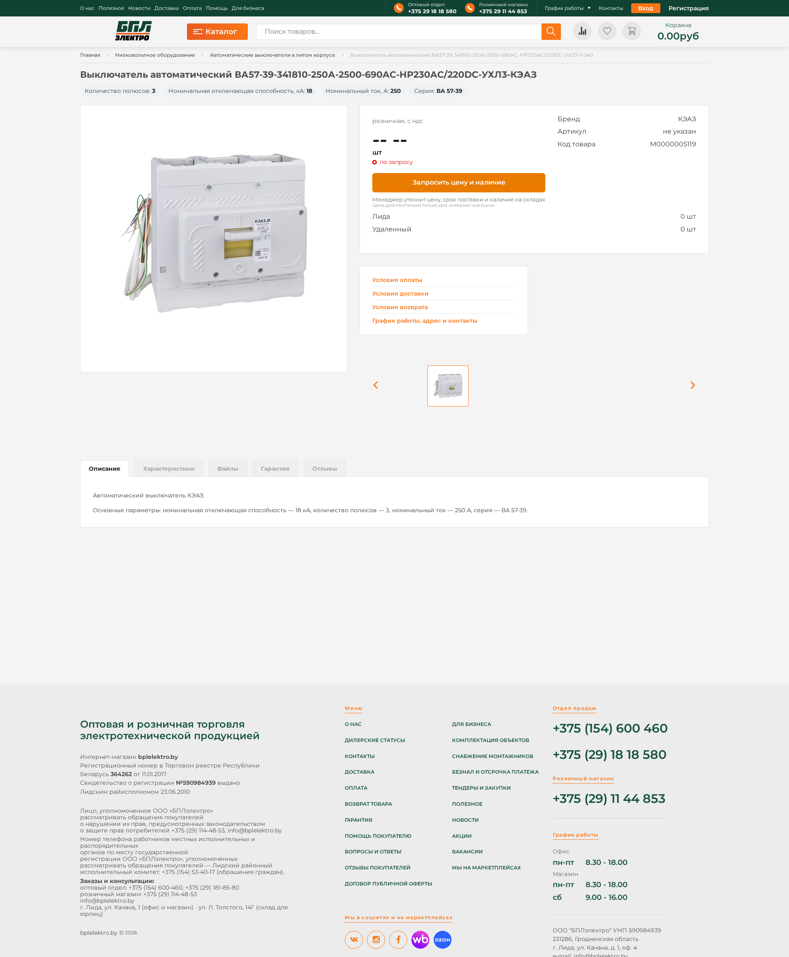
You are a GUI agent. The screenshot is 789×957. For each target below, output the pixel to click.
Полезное (111, 8)
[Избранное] (607, 31)
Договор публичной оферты (388, 884)
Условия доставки (400, 293)
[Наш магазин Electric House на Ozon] (443, 940)
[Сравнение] (582, 31)
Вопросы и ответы (373, 852)
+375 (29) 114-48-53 (198, 830)
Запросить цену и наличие (459, 182)
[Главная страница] (133, 32)
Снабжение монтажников (492, 756)
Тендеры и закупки (481, 788)
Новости (139, 8)
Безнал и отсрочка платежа (495, 772)
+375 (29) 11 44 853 (609, 799)
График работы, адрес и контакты (425, 320)
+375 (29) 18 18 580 (610, 755)
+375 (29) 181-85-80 (212, 887)
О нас (87, 8)
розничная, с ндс (397, 121)
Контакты (611, 8)
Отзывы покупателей (378, 868)
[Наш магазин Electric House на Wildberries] (420, 940)
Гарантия (358, 820)
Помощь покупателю (378, 836)
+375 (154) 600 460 (610, 728)
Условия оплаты (397, 280)
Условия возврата (400, 307)
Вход (645, 8)
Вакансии (467, 852)
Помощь (217, 8)
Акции (462, 836)
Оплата (192, 8)
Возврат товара (368, 804)
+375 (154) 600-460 (155, 887)
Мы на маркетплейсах (486, 868)
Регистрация (689, 8)
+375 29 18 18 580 (432, 11)
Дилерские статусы (375, 740)
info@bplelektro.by (255, 830)
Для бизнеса (248, 8)
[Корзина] (632, 31)
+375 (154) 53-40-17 (188, 872)
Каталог (221, 31)
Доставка (167, 8)
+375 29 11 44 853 (503, 11)
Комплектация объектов (490, 740)
